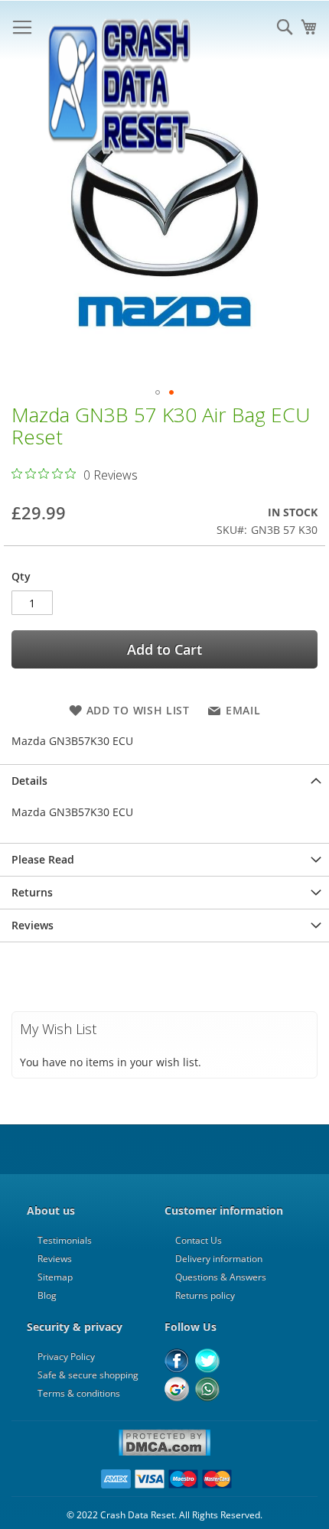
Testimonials (64, 1240)
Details (29, 780)
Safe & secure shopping (87, 1374)
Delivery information (218, 1258)
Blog (47, 1295)
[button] (157, 392)
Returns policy (205, 1295)
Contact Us (198, 1240)
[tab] (164, 780)
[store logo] (118, 30)
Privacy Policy (66, 1356)
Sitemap (55, 1276)
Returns (32, 892)
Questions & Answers (220, 1276)
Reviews (32, 925)
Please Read (42, 859)
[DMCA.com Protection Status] (164, 1453)
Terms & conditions (78, 1393)
